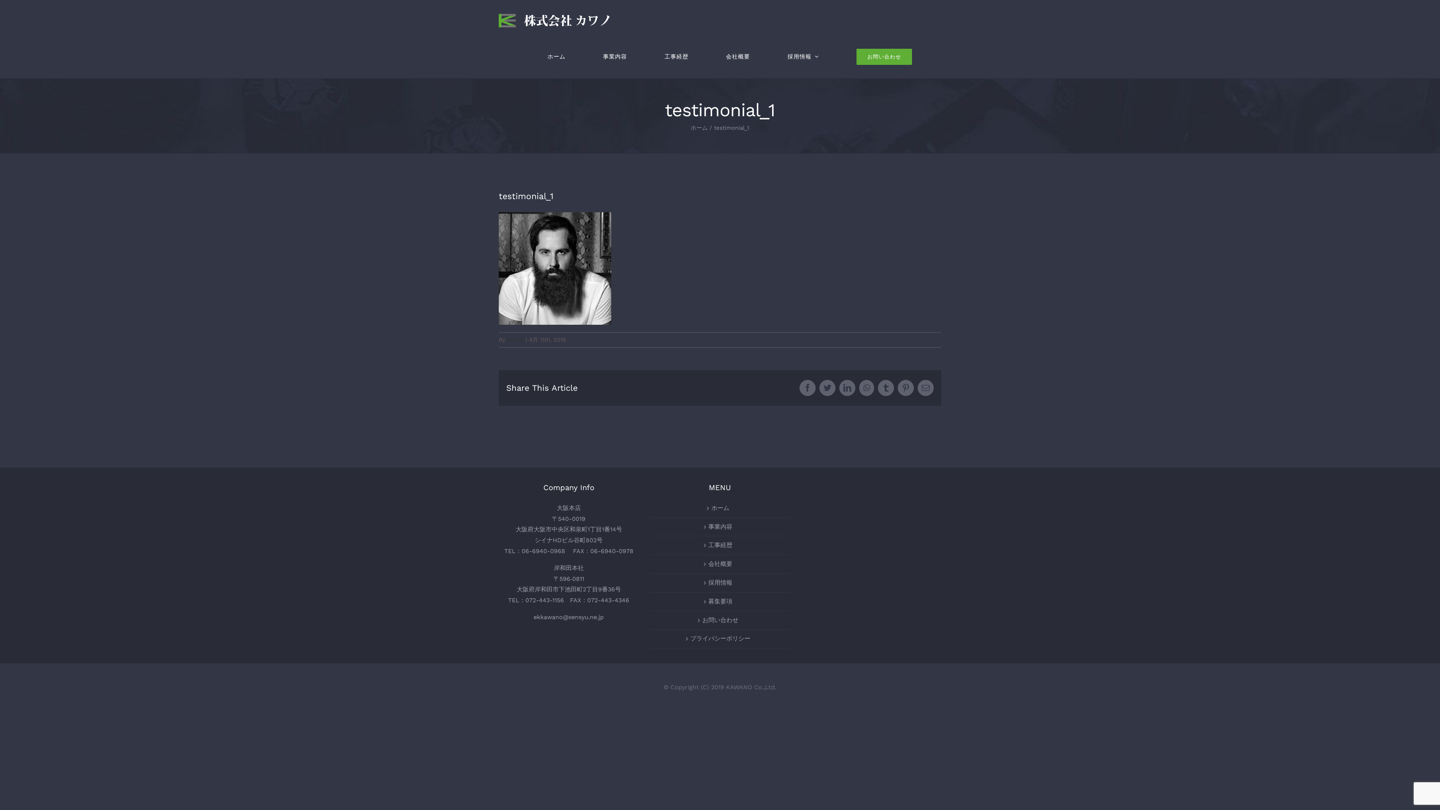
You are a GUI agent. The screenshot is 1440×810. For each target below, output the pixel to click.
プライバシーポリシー (720, 638)
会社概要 (720, 563)
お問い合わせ (720, 620)
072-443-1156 (544, 600)
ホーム (720, 508)
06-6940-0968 (543, 551)
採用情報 (720, 582)
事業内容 (720, 526)
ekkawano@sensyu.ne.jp (569, 617)
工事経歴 (720, 545)
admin (515, 339)
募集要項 (720, 601)
